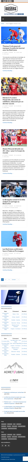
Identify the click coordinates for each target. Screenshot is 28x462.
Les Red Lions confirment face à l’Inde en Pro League (13, 250)
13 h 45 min (24, 341)
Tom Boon (4, 428)
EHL (14, 424)
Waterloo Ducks (12, 428)
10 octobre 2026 (5, 343)
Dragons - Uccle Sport (16, 328)
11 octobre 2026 (5, 341)
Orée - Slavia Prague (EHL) (15, 343)
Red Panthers (21, 426)
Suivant (14, 279)
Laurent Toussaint (8, 52)
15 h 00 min (24, 314)
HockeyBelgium (9, 454)
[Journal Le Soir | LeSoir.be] (7, 1)
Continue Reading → (8, 70)
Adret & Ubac (12, 459)
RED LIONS (6, 54)
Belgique (4, 424)
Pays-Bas (4, 426)
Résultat (24, 311)
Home (2, 23)
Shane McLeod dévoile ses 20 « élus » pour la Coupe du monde (14, 151)
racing (9, 426)
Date (5, 311)
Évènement (16, 311)
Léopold (19, 424)
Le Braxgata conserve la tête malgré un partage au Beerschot (14, 202)
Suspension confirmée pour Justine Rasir (14, 392)
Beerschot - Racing (16, 322)
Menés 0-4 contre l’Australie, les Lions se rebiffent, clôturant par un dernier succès (13, 101)
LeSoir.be (23, 454)
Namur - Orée (16, 314)
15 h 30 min (24, 343)
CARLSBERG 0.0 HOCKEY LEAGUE (11, 207)
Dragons (10, 424)
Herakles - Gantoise (15, 320)
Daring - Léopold (15, 317)
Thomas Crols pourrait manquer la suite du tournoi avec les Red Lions (14, 48)
